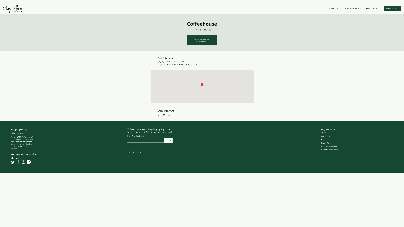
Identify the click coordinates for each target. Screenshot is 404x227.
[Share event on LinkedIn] (169, 115)
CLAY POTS (19, 130)
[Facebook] (18, 162)
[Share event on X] (164, 115)
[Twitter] (13, 162)
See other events (202, 41)
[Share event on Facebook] (159, 115)
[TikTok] (29, 162)
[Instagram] (23, 162)
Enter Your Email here (135, 136)
